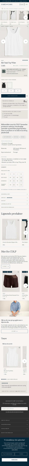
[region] (14, 387)
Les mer (25, 75)
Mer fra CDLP (8, 251)
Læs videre (15, 449)
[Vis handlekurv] (24, 4)
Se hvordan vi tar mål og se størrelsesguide (13, 189)
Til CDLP (4, 266)
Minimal (23, 137)
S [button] (4, 90)
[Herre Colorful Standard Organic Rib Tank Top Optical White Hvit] (4, 15)
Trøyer (11, 26)
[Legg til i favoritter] (18, 220)
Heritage (16, 137)
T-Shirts (7, 26)
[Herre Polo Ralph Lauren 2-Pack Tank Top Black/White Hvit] (13, 15)
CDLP (2, 60)
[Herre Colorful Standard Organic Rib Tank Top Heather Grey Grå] (22, 15)
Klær (2, 26)
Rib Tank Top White (8, 370)
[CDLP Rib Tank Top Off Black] (3, 85)
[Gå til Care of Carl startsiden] (6, 4)
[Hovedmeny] (26, 4)
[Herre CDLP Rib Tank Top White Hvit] (12, 357)
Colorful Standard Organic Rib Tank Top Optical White (4, 22)
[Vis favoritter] (22, 4)
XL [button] (17, 90)
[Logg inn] (20, 4)
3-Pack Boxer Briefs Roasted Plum (11, 295)
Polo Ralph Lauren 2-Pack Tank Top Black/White (13, 22)
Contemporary (7, 137)
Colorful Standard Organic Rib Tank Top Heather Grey (21, 22)
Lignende (12, 213)
